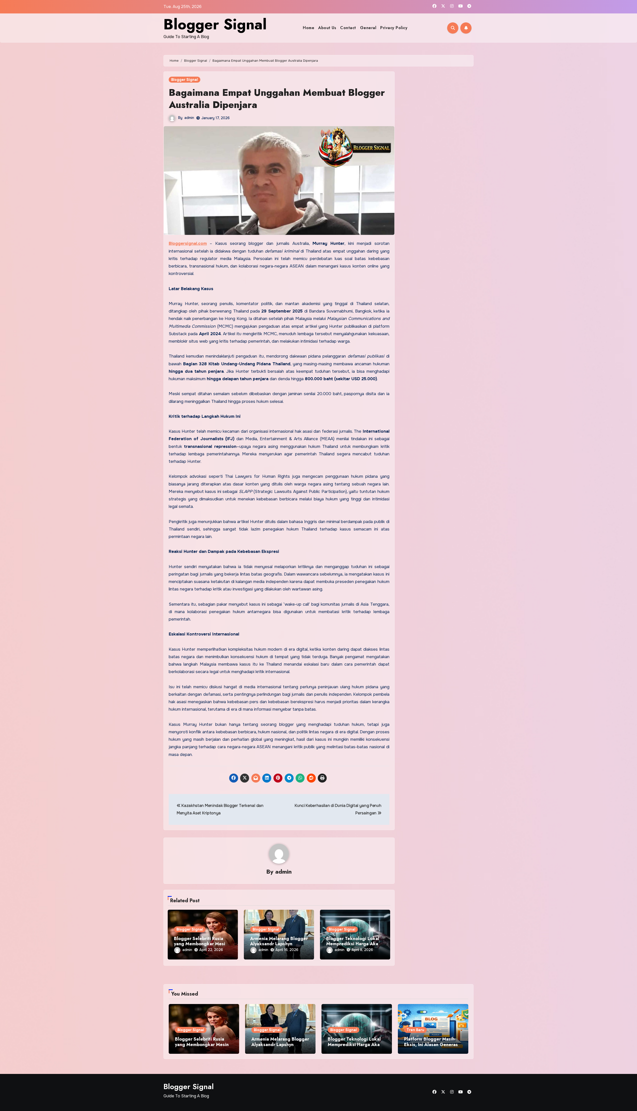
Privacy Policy (393, 28)
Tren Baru (415, 1030)
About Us (327, 28)
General (368, 28)
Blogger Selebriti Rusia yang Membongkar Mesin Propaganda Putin (201, 943)
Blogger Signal (215, 24)
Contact (348, 28)
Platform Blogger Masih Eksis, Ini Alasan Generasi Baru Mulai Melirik (431, 1044)
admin (189, 117)
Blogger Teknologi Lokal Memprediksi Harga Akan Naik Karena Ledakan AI (353, 943)
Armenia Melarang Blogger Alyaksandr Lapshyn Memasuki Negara (279, 943)
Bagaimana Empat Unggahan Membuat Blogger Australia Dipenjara (277, 98)
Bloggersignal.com (188, 243)
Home (308, 28)
